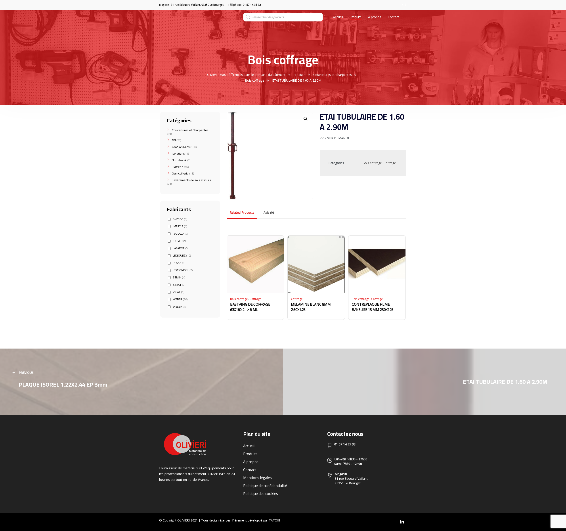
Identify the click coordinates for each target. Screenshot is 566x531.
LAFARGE (180, 248)
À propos (374, 17)
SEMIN (179, 277)
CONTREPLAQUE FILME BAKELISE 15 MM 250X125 (372, 307)
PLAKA (179, 263)
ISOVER (179, 241)
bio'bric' (180, 219)
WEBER (180, 299)
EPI (174, 140)
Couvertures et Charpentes (190, 130)
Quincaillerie (180, 173)
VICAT (178, 292)
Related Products (242, 212)
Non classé (179, 160)
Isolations (178, 153)
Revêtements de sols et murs (191, 180)
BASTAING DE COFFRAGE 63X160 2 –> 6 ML (250, 307)
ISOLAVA (180, 234)
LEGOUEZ (182, 255)
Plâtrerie (177, 167)
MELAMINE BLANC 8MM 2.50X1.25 (311, 307)
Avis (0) (269, 212)
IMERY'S (180, 226)
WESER (179, 307)
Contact (393, 17)
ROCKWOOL (183, 270)
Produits (355, 17)
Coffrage (390, 163)
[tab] (242, 212)
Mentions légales (257, 477)
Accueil (338, 17)
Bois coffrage (372, 163)
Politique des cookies (260, 493)
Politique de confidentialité (265, 485)
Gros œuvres (181, 147)
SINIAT (179, 285)
